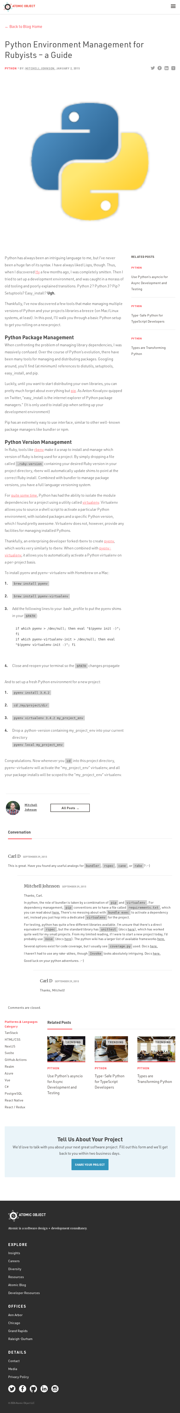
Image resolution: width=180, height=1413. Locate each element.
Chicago (14, 1323)
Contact (14, 1361)
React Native (14, 1100)
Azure (9, 1073)
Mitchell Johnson (31, 807)
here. (56, 912)
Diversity (14, 1269)
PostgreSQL (13, 1093)
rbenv (39, 449)
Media (12, 1369)
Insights (14, 1253)
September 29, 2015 (35, 856)
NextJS (10, 1046)
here (131, 929)
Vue (7, 1080)
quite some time (24, 495)
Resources (16, 1277)
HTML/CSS (12, 1039)
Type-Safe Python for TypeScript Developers (109, 1081)
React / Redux (15, 1107)
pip (73, 390)
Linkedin (166, 68)
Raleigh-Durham (20, 1339)
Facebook (159, 68)
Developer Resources (24, 1293)
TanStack (11, 1033)
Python (11, 68)
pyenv (109, 541)
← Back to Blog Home (23, 26)
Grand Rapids (18, 1331)
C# (7, 1087)
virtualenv (90, 502)
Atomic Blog (17, 1285)
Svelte (9, 1053)
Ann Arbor (15, 1315)
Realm (9, 1066)
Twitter (152, 68)
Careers (14, 1261)
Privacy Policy (18, 1377)
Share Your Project (90, 1164)
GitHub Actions (16, 1060)
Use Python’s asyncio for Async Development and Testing (149, 283)
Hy (37, 272)
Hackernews (173, 68)
